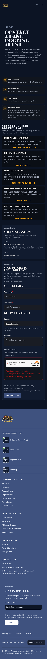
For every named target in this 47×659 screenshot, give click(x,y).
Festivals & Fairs (7, 506)
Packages (5, 487)
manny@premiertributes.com (14, 244)
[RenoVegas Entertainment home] (5, 4)
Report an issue (36, 642)
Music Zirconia (7, 518)
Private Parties (7, 502)
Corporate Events (8, 495)
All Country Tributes (9, 525)
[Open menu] (42, 4)
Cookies (18, 634)
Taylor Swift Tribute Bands (11, 529)
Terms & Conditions (9, 548)
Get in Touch (6, 564)
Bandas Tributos (8, 532)
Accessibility (28, 634)
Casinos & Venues (8, 498)
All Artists (5, 484)
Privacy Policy (7, 552)
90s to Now (6, 521)
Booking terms (7, 634)
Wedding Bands (7, 491)
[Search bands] (37, 4)
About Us (5, 544)
